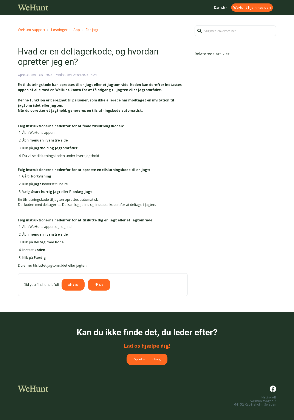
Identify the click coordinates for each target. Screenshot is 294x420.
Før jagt (92, 29)
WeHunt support (31, 29)
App (76, 29)
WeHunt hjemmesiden (252, 7)
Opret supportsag (147, 359)
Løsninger (59, 29)
